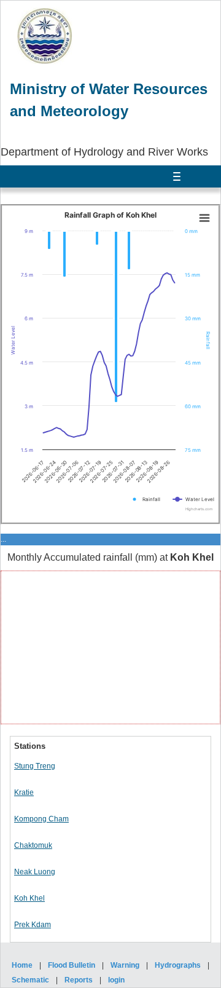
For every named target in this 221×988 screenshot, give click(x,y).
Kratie (24, 792)
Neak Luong (34, 871)
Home (22, 965)
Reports (78, 980)
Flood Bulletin (71, 965)
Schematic (30, 980)
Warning (124, 965)
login (116, 980)
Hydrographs (178, 965)
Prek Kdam (32, 924)
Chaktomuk (33, 845)
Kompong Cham (41, 819)
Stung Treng (34, 766)
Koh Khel (29, 898)
